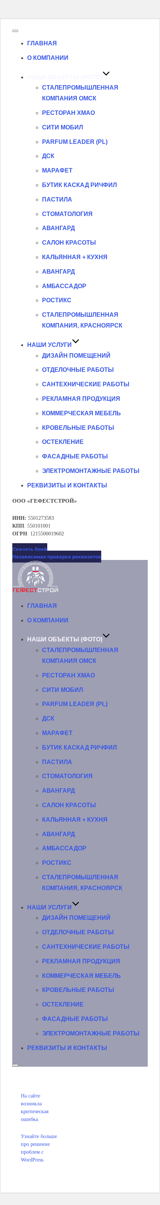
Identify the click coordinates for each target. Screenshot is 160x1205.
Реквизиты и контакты (67, 485)
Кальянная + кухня (75, 257)
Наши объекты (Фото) (64, 77)
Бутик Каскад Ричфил (79, 185)
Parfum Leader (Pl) (75, 142)
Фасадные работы (75, 456)
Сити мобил (62, 127)
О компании (47, 58)
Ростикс (56, 300)
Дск (48, 156)
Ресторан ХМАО (68, 113)
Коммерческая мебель (81, 413)
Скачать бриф (29, 549)
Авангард (58, 228)
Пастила (57, 199)
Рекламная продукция (81, 399)
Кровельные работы (78, 428)
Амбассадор (64, 286)
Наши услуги (49, 345)
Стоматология (67, 214)
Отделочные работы (78, 370)
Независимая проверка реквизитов (56, 557)
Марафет (57, 170)
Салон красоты (69, 242)
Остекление (63, 442)
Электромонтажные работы (91, 471)
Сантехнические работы (85, 384)
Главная (42, 43)
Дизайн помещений (76, 355)
